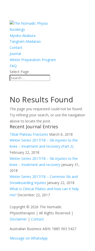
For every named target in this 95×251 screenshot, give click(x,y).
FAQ (13, 65)
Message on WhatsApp (29, 238)
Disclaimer (18, 219)
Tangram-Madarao (25, 41)
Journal (15, 53)
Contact (16, 47)
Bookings (17, 29)
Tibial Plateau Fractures (29, 134)
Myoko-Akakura (22, 35)
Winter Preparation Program (33, 59)
